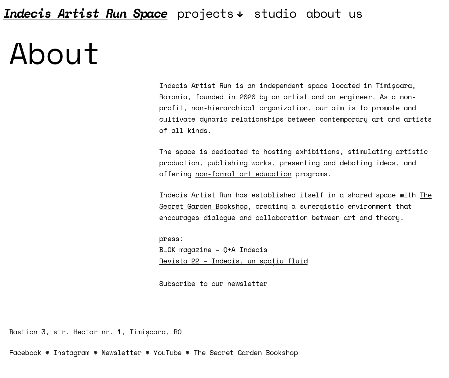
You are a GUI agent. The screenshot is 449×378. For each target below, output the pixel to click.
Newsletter (121, 352)
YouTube (167, 352)
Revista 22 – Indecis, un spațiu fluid (233, 260)
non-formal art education (243, 173)
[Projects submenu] (240, 13)
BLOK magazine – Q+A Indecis (213, 249)
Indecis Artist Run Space (85, 13)
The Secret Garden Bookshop (246, 352)
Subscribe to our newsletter (213, 283)
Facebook (25, 352)
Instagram (71, 352)
